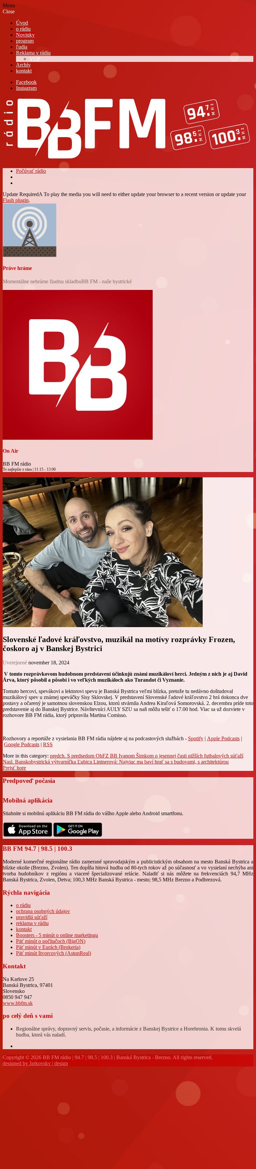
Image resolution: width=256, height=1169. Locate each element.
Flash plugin (16, 200)
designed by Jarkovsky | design (35, 1063)
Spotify (195, 738)
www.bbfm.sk (18, 1003)
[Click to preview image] (103, 625)
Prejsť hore (14, 768)
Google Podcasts (21, 744)
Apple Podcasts (223, 738)
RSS (48, 744)
